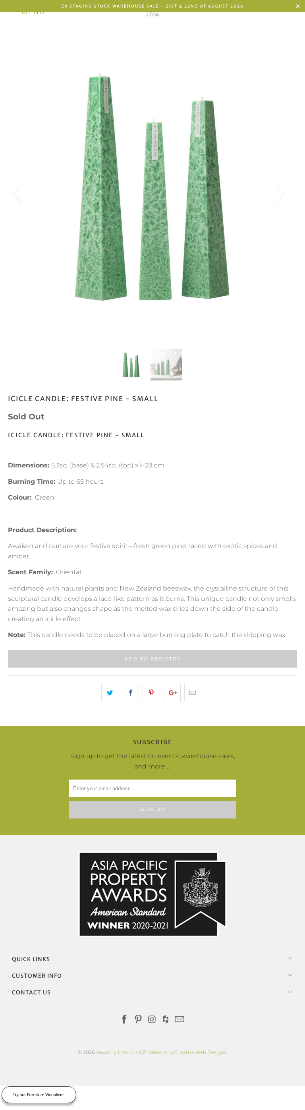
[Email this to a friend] (192, 693)
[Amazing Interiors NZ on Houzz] (166, 1020)
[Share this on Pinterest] (151, 693)
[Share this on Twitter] (109, 693)
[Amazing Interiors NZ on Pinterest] (138, 1020)
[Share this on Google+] (172, 693)
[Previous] (19, 194)
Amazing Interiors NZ (121, 1052)
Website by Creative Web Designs (187, 1052)
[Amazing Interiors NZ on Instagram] (152, 1020)
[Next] (277, 194)
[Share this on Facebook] (130, 693)
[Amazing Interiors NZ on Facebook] (125, 1020)
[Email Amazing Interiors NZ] (180, 1020)
